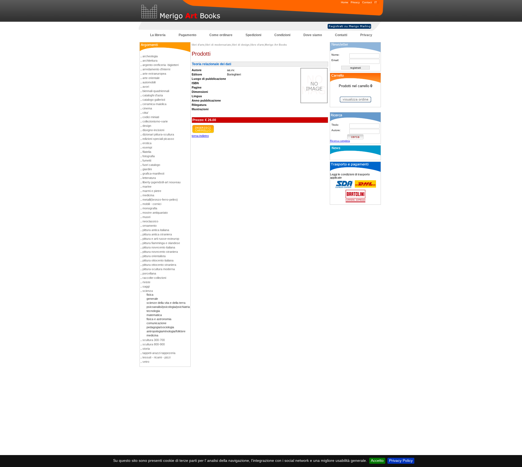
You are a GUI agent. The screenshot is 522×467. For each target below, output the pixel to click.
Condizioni (282, 35)
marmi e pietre (151, 191)
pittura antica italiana (155, 230)
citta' (145, 112)
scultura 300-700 (153, 340)
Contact (367, 2)
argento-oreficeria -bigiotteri (160, 65)
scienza (147, 290)
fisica (150, 294)
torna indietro (200, 135)
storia (146, 348)
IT (375, 2)
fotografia (148, 156)
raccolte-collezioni (154, 277)
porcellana (149, 273)
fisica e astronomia (159, 319)
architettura (149, 60)
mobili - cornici (151, 204)
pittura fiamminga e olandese (161, 243)
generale (152, 298)
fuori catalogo (151, 164)
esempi (147, 147)
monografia (149, 208)
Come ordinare (220, 35)
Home (344, 2)
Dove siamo (312, 35)
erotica (146, 143)
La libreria (158, 35)
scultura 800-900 (153, 344)
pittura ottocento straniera (159, 264)
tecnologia (153, 311)
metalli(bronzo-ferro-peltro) (160, 199)
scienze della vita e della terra (166, 302)
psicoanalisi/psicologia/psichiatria (168, 306)
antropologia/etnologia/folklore (166, 331)
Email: (335, 60)
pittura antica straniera (157, 234)
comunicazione (156, 323)
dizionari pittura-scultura (158, 134)
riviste (146, 282)
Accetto (377, 460)
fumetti (146, 160)
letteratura (149, 177)
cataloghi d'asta (152, 95)
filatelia (146, 151)
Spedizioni (253, 35)
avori (145, 86)
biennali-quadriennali (155, 91)
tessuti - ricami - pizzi (156, 357)
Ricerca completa (340, 141)
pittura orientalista (154, 256)
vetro (145, 361)
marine (146, 186)
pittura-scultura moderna (158, 269)
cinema (147, 108)
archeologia (150, 56)
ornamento (149, 225)
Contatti (341, 35)
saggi (146, 286)
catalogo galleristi (153, 99)
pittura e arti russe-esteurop (160, 238)
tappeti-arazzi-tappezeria (158, 353)
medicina (148, 195)
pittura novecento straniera (160, 251)
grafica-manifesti (153, 173)
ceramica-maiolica (154, 104)
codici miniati (150, 117)
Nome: (335, 54)
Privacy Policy (401, 460)
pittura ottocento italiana (157, 260)
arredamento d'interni (156, 69)
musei (146, 217)
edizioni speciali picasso (158, 138)
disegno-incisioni (153, 130)
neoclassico (150, 221)
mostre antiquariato (155, 212)
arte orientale (151, 78)
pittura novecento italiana (158, 247)
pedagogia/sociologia (160, 327)
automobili (149, 82)
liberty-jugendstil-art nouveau (161, 182)
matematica (154, 315)
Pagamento (187, 35)
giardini (147, 169)
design (146, 125)
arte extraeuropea (154, 73)
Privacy (355, 2)
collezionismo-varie (155, 121)
